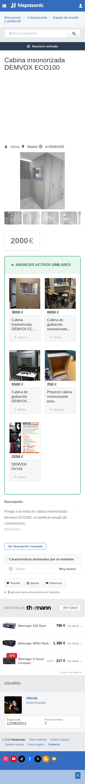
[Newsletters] (54, 759)
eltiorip (15, 147)
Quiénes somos (14, 744)
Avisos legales (36, 744)
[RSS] (45, 759)
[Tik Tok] (21, 759)
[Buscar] (73, 33)
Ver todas (70, 607)
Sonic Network (37, 739)
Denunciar (55, 583)
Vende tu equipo (60, 739)
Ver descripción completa (25, 546)
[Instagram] (5, 759)
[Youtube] (13, 759)
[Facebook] (29, 759)
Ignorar (35, 583)
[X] (37, 759)
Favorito (15, 583)
